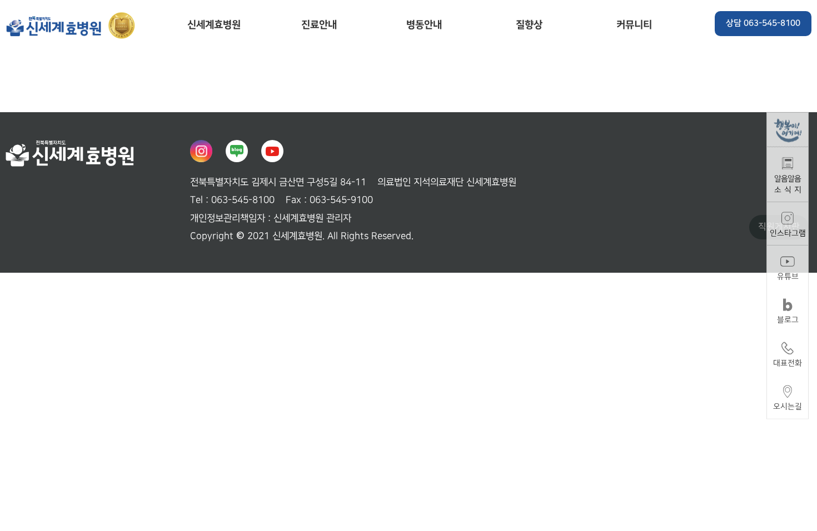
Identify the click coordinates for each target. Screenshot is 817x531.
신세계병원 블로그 (237, 151)
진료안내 (319, 25)
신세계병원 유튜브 (272, 151)
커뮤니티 (634, 25)
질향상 (529, 25)
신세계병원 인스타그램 (201, 151)
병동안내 (424, 25)
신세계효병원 (72, 25)
